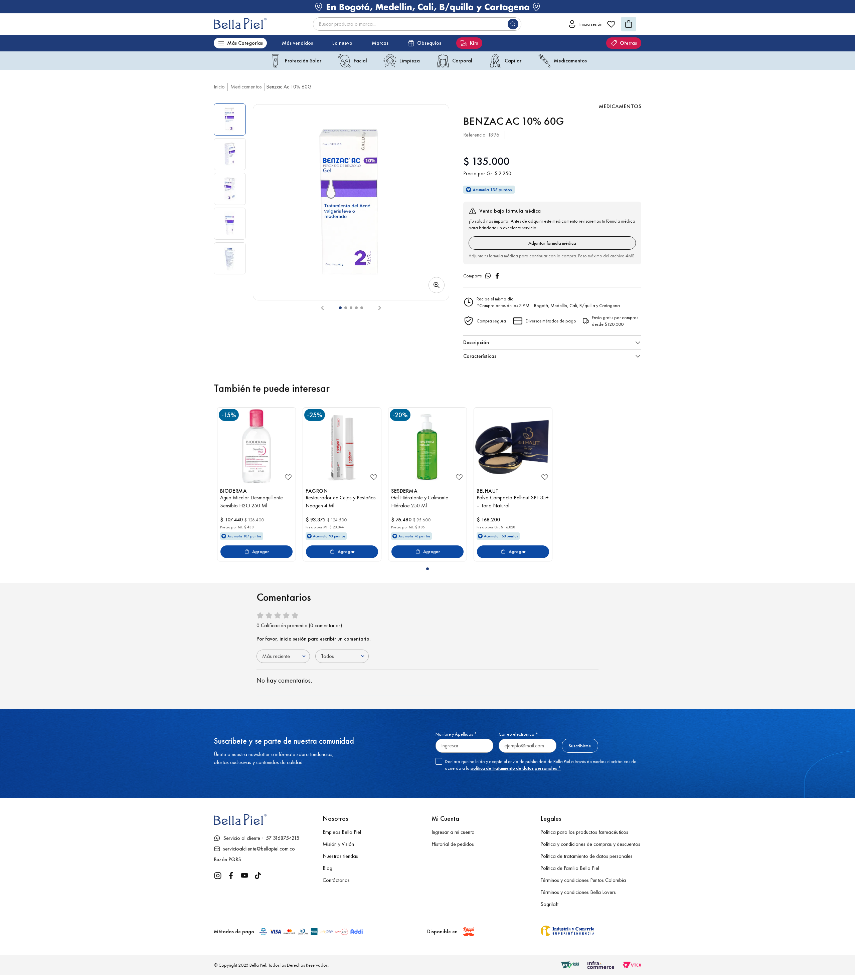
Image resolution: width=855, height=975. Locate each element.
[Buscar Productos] (514, 24)
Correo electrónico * (518, 734)
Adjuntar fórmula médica (552, 243)
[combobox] (417, 24)
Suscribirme (580, 746)
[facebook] (497, 275)
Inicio (219, 86)
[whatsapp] (488, 275)
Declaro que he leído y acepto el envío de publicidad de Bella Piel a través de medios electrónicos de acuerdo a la (540, 764)
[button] (351, 202)
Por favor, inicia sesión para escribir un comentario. (313, 638)
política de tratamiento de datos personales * (516, 768)
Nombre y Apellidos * (456, 734)
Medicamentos (246, 86)
